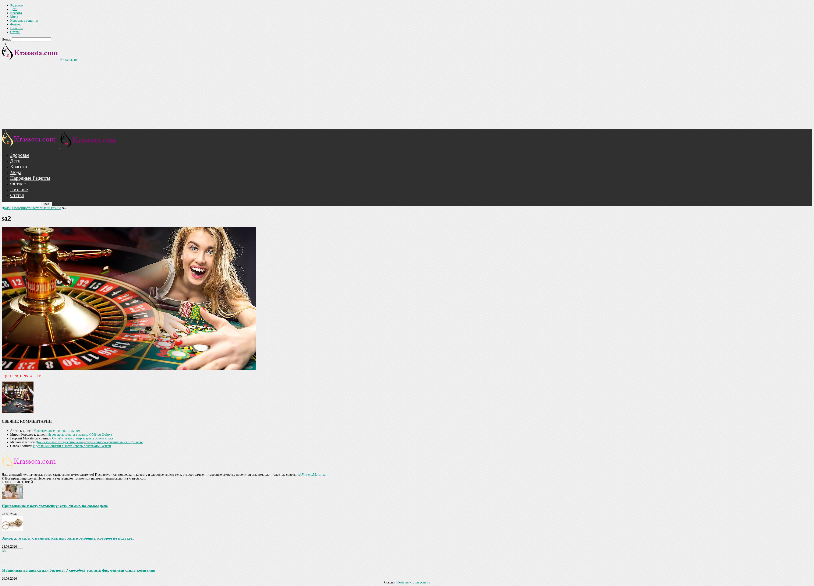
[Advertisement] (407, 97)
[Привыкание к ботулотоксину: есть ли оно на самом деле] (12, 498)
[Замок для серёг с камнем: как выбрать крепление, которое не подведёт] (12, 530)
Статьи (15, 32)
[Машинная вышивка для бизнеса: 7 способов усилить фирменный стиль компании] (12, 562)
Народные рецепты (24, 20)
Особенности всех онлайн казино (36, 208)
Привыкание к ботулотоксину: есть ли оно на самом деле (55, 506)
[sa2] (129, 369)
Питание (16, 28)
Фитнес (15, 24)
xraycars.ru (422, 582)
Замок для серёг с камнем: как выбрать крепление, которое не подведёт (68, 538)
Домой (6, 208)
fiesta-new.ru (405, 582)
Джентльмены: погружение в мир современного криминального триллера (89, 442)
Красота (16, 13)
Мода (14, 16)
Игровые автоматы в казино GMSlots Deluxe (79, 434)
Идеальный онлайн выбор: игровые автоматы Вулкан (72, 446)
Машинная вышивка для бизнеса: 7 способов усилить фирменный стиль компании (78, 570)
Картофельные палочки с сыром (56, 430)
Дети (13, 9)
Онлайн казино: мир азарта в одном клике (82, 438)
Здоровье (16, 5)
